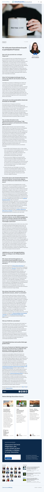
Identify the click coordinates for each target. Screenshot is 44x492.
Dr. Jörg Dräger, (6, 430)
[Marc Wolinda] (11, 479)
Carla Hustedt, (6, 433)
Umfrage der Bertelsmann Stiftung (16, 373)
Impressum (36, 487)
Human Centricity (9, 388)
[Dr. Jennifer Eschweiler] (7, 468)
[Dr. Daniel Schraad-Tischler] (19, 475)
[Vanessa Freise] (11, 468)
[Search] (38, 2)
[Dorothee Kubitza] (3, 472)
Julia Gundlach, (6, 432)
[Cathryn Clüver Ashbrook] (3, 468)
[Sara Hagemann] (19, 468)
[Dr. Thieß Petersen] (19, 472)
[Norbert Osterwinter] (15, 472)
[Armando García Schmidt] (15, 468)
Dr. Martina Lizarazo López (5, 434)
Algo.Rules (14, 268)
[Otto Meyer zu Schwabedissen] (11, 472)
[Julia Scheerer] (11, 475)
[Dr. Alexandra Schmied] (15, 475)
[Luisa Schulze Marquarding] (3, 479)
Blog (23, 386)
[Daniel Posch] (3, 475)
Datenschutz (40, 487)
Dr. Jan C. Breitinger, (5, 431)
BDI (26, 386)
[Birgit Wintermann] (7, 479)
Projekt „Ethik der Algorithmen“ (18, 265)
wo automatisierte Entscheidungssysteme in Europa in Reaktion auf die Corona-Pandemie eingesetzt (14, 366)
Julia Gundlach (35, 57)
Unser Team (4, 465)
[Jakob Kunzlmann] (7, 472)
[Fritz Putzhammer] (7, 475)
